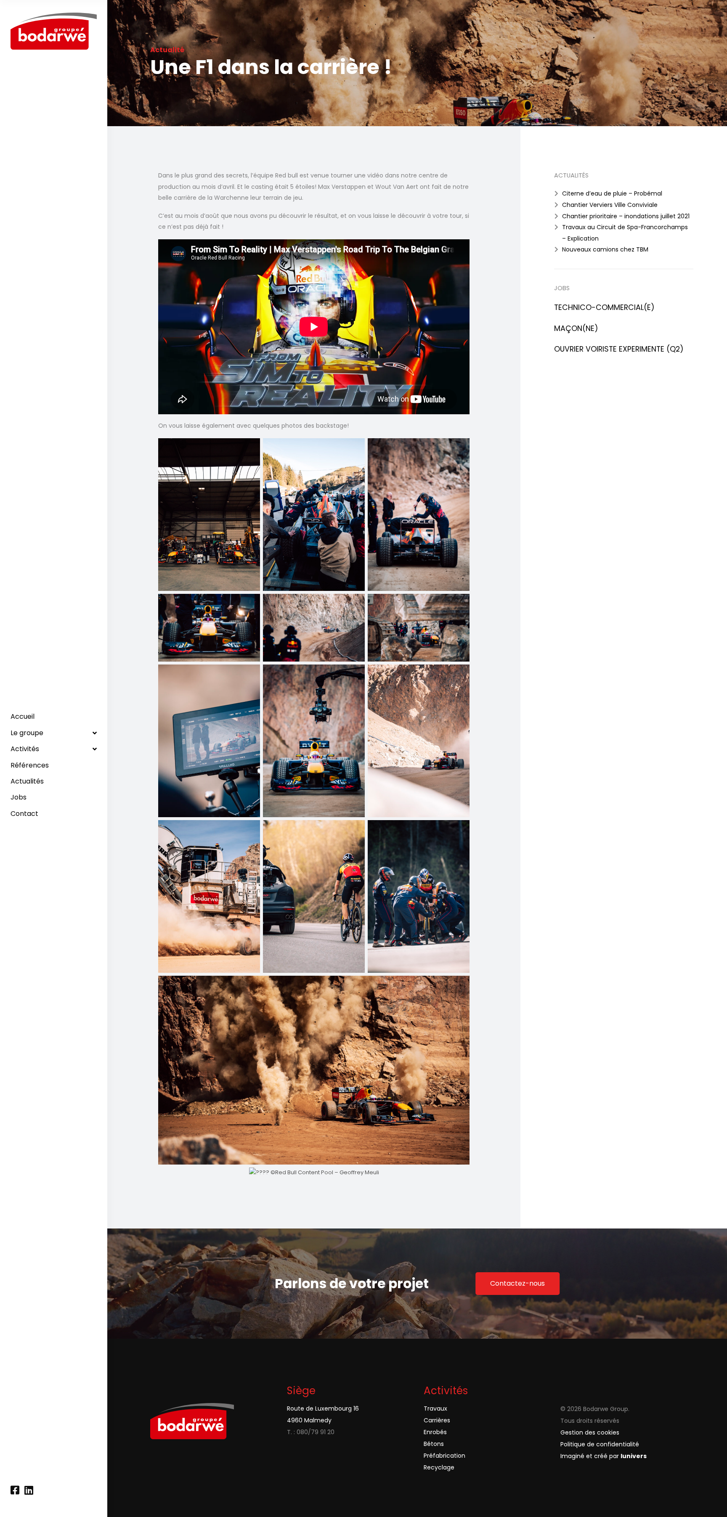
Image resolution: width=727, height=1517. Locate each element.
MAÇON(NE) (576, 328)
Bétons (434, 1444)
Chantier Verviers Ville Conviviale (610, 205)
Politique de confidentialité (599, 1444)
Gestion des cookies (589, 1432)
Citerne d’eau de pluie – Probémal (612, 193)
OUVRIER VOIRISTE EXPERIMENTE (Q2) (619, 349)
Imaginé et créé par (603, 1456)
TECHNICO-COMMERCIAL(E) (604, 307)
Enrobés (435, 1432)
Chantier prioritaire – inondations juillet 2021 (626, 216)
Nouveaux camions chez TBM (605, 249)
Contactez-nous (517, 1283)
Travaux (435, 1408)
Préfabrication (444, 1455)
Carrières (437, 1420)
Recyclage (439, 1467)
